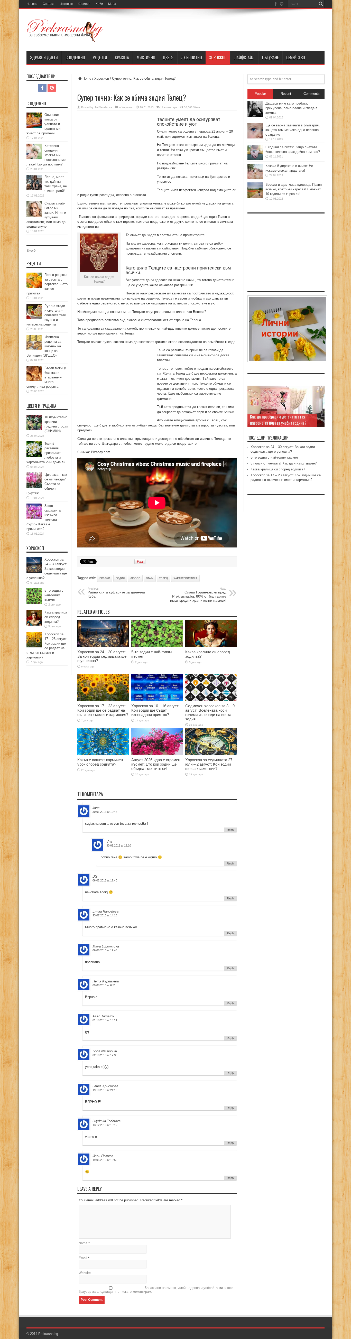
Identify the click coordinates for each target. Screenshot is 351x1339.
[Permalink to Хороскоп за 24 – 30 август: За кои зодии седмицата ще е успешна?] (103, 646)
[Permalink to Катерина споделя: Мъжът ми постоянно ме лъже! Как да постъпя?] (34, 158)
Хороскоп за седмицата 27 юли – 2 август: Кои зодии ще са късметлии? (208, 764)
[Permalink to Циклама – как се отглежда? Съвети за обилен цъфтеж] (34, 487)
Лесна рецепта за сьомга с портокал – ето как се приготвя (47, 284)
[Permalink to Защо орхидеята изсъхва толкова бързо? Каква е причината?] (34, 518)
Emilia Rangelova (105, 911)
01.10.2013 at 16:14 (105, 1020)
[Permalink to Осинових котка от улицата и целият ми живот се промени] (34, 127)
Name (83, 1243)
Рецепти (100, 57)
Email (83, 1258)
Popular (260, 94)
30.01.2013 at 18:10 (118, 845)
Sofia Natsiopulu (105, 1051)
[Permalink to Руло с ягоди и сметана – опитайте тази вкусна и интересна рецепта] (34, 318)
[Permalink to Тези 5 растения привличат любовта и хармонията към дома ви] (34, 456)
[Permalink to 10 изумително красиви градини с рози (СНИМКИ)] (34, 429)
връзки (104, 578)
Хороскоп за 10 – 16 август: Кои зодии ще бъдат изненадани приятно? (155, 710)
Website (85, 1273)
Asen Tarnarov (103, 1016)
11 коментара (168, 107)
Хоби (99, 4)
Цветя (168, 57)
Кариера (84, 4)
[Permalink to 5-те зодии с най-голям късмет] (157, 646)
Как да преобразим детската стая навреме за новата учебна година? (278, 420)
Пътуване (270, 57)
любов (135, 578)
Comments (311, 94)
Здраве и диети (44, 57)
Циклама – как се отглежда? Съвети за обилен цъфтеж (46, 484)
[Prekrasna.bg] (65, 38)
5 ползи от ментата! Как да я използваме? (284, 463)
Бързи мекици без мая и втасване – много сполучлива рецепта (46, 377)
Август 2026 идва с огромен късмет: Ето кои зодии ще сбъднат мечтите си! (155, 764)
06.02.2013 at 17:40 (105, 880)
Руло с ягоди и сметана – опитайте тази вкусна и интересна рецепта (46, 315)
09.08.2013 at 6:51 (104, 985)
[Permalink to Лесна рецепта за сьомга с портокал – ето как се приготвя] (34, 287)
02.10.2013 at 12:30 (105, 1055)
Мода (112, 4)
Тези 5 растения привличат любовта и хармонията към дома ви (45, 453)
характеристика (185, 578)
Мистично (146, 57)
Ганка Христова (105, 1086)
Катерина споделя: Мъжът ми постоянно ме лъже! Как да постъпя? (46, 155)
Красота (122, 57)
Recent (286, 94)
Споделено (75, 57)
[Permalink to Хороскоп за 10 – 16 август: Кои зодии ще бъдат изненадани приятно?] (157, 700)
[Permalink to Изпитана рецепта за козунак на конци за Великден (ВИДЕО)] (34, 349)
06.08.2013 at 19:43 (105, 950)
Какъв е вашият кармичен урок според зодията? (100, 762)
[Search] (321, 4)
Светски (48, 4)
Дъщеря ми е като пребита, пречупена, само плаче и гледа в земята (291, 108)
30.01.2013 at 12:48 (105, 811)
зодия (120, 578)
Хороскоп (218, 57)
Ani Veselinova (103, 107)
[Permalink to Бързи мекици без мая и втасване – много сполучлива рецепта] (34, 380)
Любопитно (191, 57)
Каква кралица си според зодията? (55, 617)
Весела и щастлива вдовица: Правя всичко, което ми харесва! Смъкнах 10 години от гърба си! (293, 189)
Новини (32, 4)
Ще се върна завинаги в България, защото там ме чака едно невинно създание (292, 129)
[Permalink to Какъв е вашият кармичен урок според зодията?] (103, 754)
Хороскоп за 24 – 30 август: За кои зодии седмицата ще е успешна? (101, 656)
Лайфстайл (244, 57)
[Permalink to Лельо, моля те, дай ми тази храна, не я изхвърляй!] (34, 189)
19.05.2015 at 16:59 (105, 1159)
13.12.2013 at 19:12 (105, 1125)
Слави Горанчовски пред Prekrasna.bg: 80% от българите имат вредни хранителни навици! (198, 594)
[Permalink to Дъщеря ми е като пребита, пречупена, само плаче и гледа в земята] (255, 115)
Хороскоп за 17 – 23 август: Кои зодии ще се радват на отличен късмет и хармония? (102, 710)
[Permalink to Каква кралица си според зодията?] (211, 646)
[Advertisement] (115, 152)
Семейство (295, 57)
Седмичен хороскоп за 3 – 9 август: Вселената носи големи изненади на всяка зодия (210, 712)
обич (149, 578)
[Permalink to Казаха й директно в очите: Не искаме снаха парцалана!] (255, 178)
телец (163, 578)
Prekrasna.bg (48, 1334)
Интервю (66, 4)
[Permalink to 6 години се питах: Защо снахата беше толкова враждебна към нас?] (255, 159)
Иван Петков (103, 1156)
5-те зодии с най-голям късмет (53, 595)
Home (86, 78)
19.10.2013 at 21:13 (105, 1090)
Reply (230, 829)
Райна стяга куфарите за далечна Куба (116, 592)
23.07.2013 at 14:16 (105, 915)
